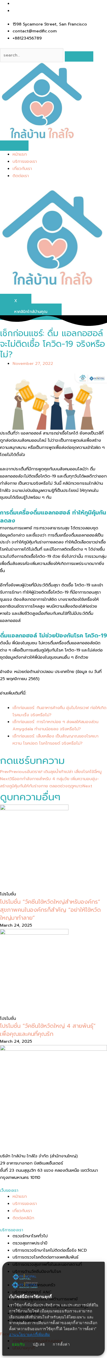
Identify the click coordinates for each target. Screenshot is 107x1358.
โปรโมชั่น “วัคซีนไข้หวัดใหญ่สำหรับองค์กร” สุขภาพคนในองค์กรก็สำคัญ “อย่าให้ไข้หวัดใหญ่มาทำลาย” (50, 909)
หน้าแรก (20, 154)
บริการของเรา (25, 161)
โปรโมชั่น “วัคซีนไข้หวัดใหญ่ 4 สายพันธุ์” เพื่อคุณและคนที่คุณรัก (48, 1030)
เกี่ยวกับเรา (22, 168)
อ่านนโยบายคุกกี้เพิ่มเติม (29, 1334)
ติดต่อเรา (21, 176)
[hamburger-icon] (14, 145)
